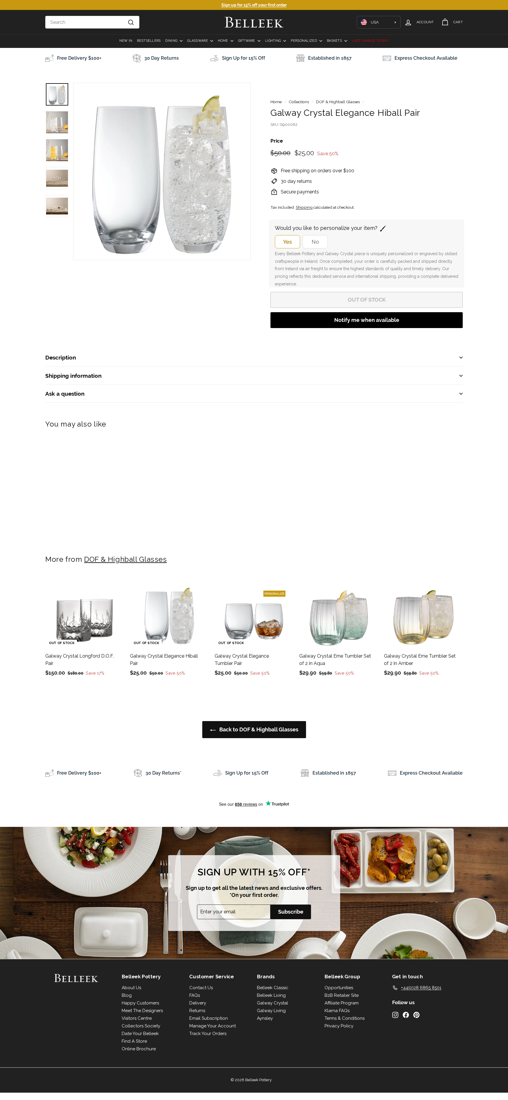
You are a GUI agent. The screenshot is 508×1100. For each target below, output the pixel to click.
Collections (299, 101)
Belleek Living (271, 995)
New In (126, 41)
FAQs (194, 995)
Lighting (273, 41)
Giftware (247, 41)
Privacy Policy (339, 1026)
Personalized (304, 41)
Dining (171, 41)
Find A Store (134, 1041)
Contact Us (201, 987)
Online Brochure (139, 1048)
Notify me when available (366, 320)
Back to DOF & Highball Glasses (258, 729)
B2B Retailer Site (342, 995)
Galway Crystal (272, 1003)
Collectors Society (141, 1026)
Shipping (304, 207)
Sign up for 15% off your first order (254, 5)
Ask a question (64, 393)
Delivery (197, 1003)
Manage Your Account (212, 1026)
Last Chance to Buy (370, 41)
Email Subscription (208, 1018)
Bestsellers (149, 41)
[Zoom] (161, 171)
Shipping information (73, 375)
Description (60, 357)
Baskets (335, 41)
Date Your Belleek (140, 1033)
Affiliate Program (342, 1003)
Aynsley (265, 1018)
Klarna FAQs (337, 1010)
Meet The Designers (142, 1010)
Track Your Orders (207, 1033)
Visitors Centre (137, 1018)
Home (223, 41)
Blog (127, 995)
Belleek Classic (272, 987)
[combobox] (92, 22)
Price (276, 141)
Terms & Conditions (345, 1018)
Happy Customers (140, 1003)
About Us (131, 987)
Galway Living (271, 1010)
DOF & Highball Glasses (338, 101)
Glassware (198, 41)
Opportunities (339, 987)
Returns (197, 1010)
